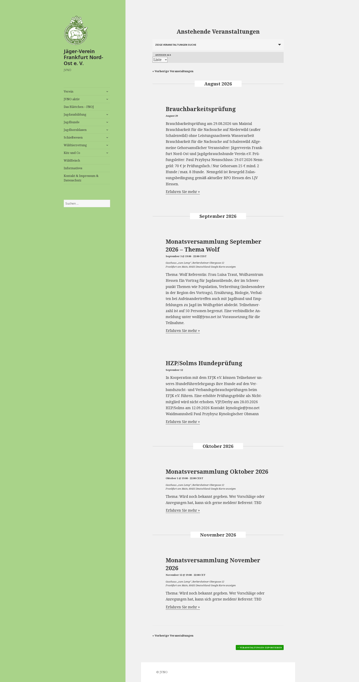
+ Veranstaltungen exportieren (259, 647)
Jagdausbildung (75, 114)
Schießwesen (73, 137)
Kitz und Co (72, 153)
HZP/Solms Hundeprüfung (204, 363)
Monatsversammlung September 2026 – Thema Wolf (213, 245)
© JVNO (162, 672)
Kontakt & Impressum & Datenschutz (81, 178)
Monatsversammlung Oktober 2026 (217, 471)
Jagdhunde (71, 122)
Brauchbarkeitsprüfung (201, 109)
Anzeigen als (163, 55)
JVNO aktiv (72, 99)
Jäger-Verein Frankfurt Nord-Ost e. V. (83, 57)
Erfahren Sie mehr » (183, 191)
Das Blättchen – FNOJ (79, 107)
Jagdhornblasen (75, 130)
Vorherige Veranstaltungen (172, 71)
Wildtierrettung (75, 145)
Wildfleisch (72, 160)
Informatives (73, 168)
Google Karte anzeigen (223, 266)
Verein (68, 91)
